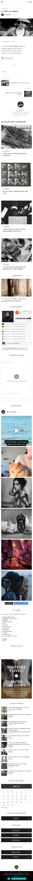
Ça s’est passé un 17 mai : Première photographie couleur (17, 764)
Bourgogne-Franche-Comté (10, 618)
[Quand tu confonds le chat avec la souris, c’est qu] (16, 462)
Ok (8, 878)
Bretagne (5, 620)
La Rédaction (8, 14)
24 (12, 802)
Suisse (4, 640)
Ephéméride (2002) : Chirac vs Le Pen (20, 83)
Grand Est (5, 625)
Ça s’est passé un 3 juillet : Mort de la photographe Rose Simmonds (13, 300)
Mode (4, 71)
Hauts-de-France (7, 626)
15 (3, 799)
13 (25, 796)
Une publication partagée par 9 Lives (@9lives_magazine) (17, 398)
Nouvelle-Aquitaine (7, 631)
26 (20, 802)
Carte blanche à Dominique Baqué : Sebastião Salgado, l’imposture (17, 722)
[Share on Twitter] (15, 65)
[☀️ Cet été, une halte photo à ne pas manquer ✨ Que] (16, 493)
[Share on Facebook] (12, 65)
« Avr (2, 807)
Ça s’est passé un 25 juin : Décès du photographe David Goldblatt (14, 268)
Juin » (6, 807)
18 (16, 799)
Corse (4, 623)
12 (20, 796)
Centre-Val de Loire (7, 622)
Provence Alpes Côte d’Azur (10, 636)
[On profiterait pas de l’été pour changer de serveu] (16, 431)
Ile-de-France (6, 628)
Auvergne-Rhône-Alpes (8, 617)
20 (25, 799)
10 (12, 796)
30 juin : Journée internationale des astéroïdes (15, 154)
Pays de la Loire (7, 634)
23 (7, 802)
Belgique (5, 639)
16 (7, 799)
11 (16, 796)
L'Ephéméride (4, 8)
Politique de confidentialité (19, 878)
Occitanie (5, 633)
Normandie (5, 629)
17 (12, 799)
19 (20, 799)
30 (7, 805)
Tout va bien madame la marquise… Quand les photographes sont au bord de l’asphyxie (19, 744)
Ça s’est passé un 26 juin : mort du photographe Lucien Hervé (14, 230)
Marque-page (8, 58)
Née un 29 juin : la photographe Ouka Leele (15, 192)
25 (16, 802)
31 (12, 805)
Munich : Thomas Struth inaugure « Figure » (13, 93)
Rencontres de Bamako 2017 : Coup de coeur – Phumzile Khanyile (18, 708)
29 (3, 805)
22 (3, 802)
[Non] (31, 876)
